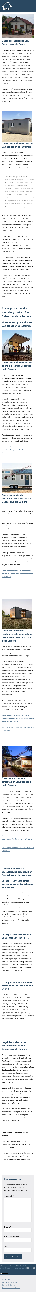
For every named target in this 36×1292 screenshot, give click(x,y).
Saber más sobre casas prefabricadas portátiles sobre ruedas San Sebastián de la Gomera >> (17, 574)
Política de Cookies (9, 1285)
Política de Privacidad (9, 1282)
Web (6, 1246)
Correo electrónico (11, 1237)
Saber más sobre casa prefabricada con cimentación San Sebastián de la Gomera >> (17, 839)
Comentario (9, 1196)
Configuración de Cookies (11, 1288)
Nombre (7, 1227)
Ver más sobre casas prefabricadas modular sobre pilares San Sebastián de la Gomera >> (17, 450)
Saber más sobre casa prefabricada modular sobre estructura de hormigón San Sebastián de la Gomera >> (18, 718)
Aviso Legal (6, 1279)
